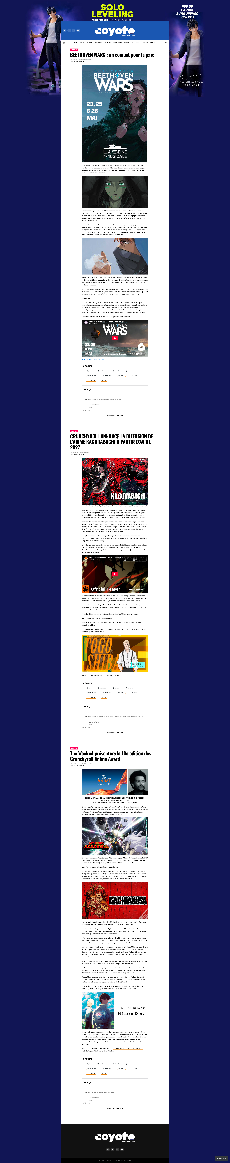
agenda (95, 399)
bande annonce (104, 399)
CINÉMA (89, 43)
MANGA (82, 43)
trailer (140, 716)
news (119, 399)
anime (101, 716)
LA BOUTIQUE (128, 43)
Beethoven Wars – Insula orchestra (93, 360)
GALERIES (108, 43)
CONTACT (153, 43)
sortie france (132, 716)
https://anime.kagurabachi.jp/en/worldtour (97, 618)
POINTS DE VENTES (142, 43)
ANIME (75, 43)
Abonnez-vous (221, 1159)
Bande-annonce (109, 716)
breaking (113, 399)
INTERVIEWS (98, 43)
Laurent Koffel (78, 61)
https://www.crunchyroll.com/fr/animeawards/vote (100, 867)
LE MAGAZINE (117, 43)
